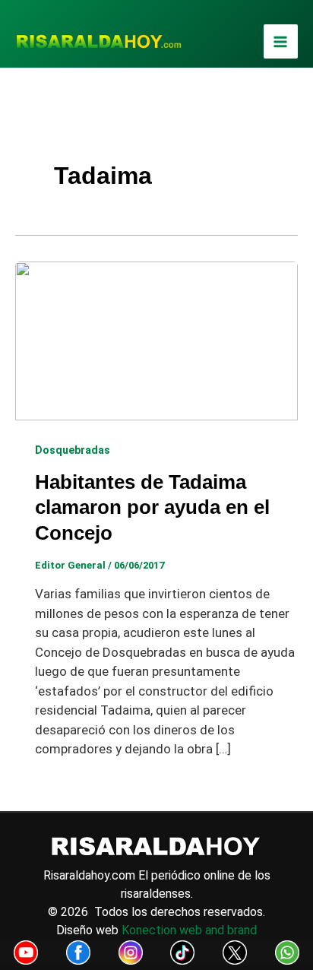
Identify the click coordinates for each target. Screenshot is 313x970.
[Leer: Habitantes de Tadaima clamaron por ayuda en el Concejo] (156, 339)
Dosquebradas (72, 450)
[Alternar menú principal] (281, 41)
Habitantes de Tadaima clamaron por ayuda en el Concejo (152, 508)
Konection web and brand (189, 930)
